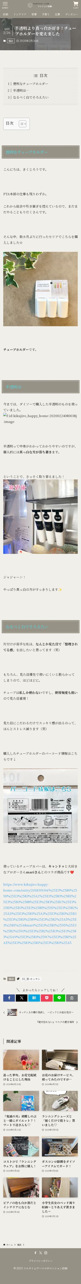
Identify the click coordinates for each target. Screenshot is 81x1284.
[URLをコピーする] (72, 998)
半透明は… (21, 90)
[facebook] (35, 1253)
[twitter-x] (41, 1253)
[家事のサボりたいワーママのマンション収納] (40, 5)
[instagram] (46, 1253)
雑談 (10, 41)
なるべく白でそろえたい (31, 97)
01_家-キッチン (31, 979)
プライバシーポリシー (40, 1260)
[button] (9, 998)
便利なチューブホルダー (30, 83)
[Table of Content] (22, 123)
